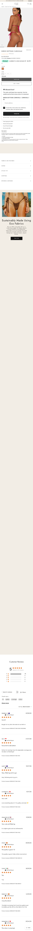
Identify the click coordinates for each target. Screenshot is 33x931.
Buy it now (16, 83)
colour (20, 699)
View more (16, 238)
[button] (2, 4)
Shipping (9, 58)
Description (4, 131)
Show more (5, 703)
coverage (14, 699)
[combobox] (25, 707)
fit (3, 699)
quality (7, 699)
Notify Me (16, 113)
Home (3, 6)
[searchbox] (9, 692)
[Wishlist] (28, 4)
